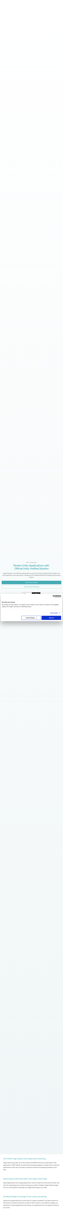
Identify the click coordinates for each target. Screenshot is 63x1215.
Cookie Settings (30, 618)
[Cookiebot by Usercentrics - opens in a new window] (54, 596)
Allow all (51, 618)
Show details (54, 613)
